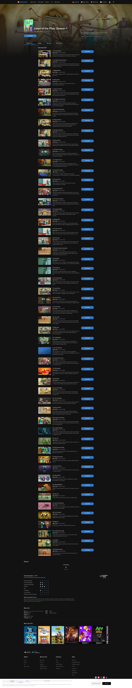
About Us (74, 660)
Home (25, 660)
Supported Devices (76, 662)
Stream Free (26, 666)
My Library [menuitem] (57, 2)
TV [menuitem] (52, 2)
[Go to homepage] (23, 2)
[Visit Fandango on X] (101, 677)
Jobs (73, 674)
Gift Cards (58, 668)
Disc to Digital (59, 664)
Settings (41, 664)
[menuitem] (94, 2)
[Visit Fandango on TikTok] (106, 677)
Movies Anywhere (59, 666)
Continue (106, 683)
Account (42, 662)
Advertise (74, 670)
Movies (25, 662)
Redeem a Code (43, 668)
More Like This (59, 43)
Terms (27, 680)
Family (57, 662)
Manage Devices (43, 666)
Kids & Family (35, 611)
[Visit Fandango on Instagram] (104, 677)
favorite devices (96, 36)
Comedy (29, 611)
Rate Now (66, 569)
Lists (57, 660)
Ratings (39, 43)
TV (24, 664)
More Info (49, 43)
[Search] (113, 2)
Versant (12, 680)
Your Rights (20, 682)
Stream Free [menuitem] (33, 2)
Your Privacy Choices (96, 683)
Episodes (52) (30, 43)
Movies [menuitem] (47, 2)
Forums (73, 666)
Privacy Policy (47, 680)
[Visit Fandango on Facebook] (96, 677)
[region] (66, 683)
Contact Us (74, 668)
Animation (41, 611)
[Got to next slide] (108, 635)
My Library (42, 660)
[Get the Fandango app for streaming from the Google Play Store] (36, 652)
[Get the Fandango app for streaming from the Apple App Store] (27, 652)
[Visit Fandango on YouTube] (98, 677)
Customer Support (76, 664)
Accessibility (74, 672)
